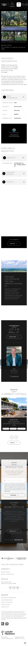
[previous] (12, 437)
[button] (14, 531)
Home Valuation (7, 602)
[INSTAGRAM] (14, 587)
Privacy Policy (7, 490)
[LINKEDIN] (17, 587)
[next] (16, 437)
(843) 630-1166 (14, 134)
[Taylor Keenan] (14, 356)
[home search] (23, 4)
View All (20, 36)
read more (8, 301)
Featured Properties (8, 597)
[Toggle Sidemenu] (26, 4)
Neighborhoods (7, 600)
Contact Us (5, 607)
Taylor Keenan (14, 371)
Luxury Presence (7, 638)
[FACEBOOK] (10, 587)
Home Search (6, 604)
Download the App (18, 4)
